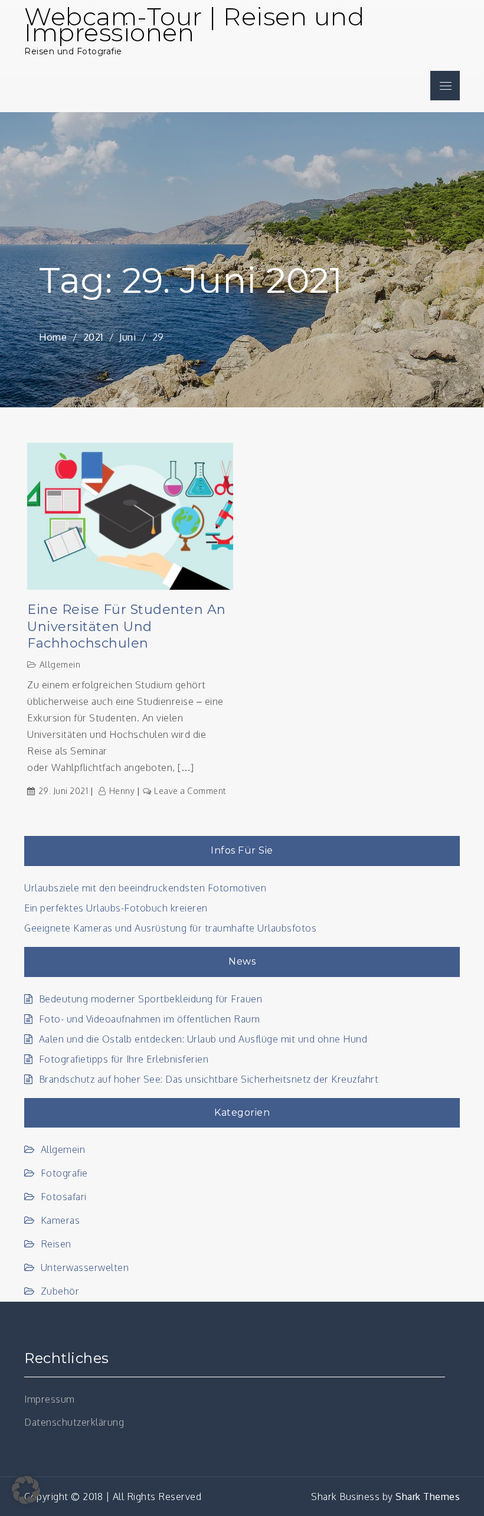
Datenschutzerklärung (74, 1422)
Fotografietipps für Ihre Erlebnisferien (123, 1059)
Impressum (49, 1399)
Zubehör (60, 1291)
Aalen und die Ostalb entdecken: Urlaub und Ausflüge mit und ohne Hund (203, 1039)
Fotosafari (64, 1197)
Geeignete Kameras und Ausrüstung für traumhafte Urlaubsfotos (170, 928)
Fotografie (64, 1173)
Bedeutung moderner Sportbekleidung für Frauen (150, 999)
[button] (26, 1490)
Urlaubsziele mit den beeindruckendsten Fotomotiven (145, 888)
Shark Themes (427, 1496)
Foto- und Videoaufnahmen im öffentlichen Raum (149, 1019)
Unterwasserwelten (85, 1267)
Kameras (60, 1220)
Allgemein (60, 664)
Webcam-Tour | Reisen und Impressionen (194, 24)
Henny (122, 791)
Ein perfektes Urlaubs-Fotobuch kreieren (116, 908)
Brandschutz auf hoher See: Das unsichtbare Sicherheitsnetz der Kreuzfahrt (208, 1079)
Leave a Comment (190, 791)
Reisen (56, 1244)
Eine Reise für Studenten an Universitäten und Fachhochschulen (126, 626)
